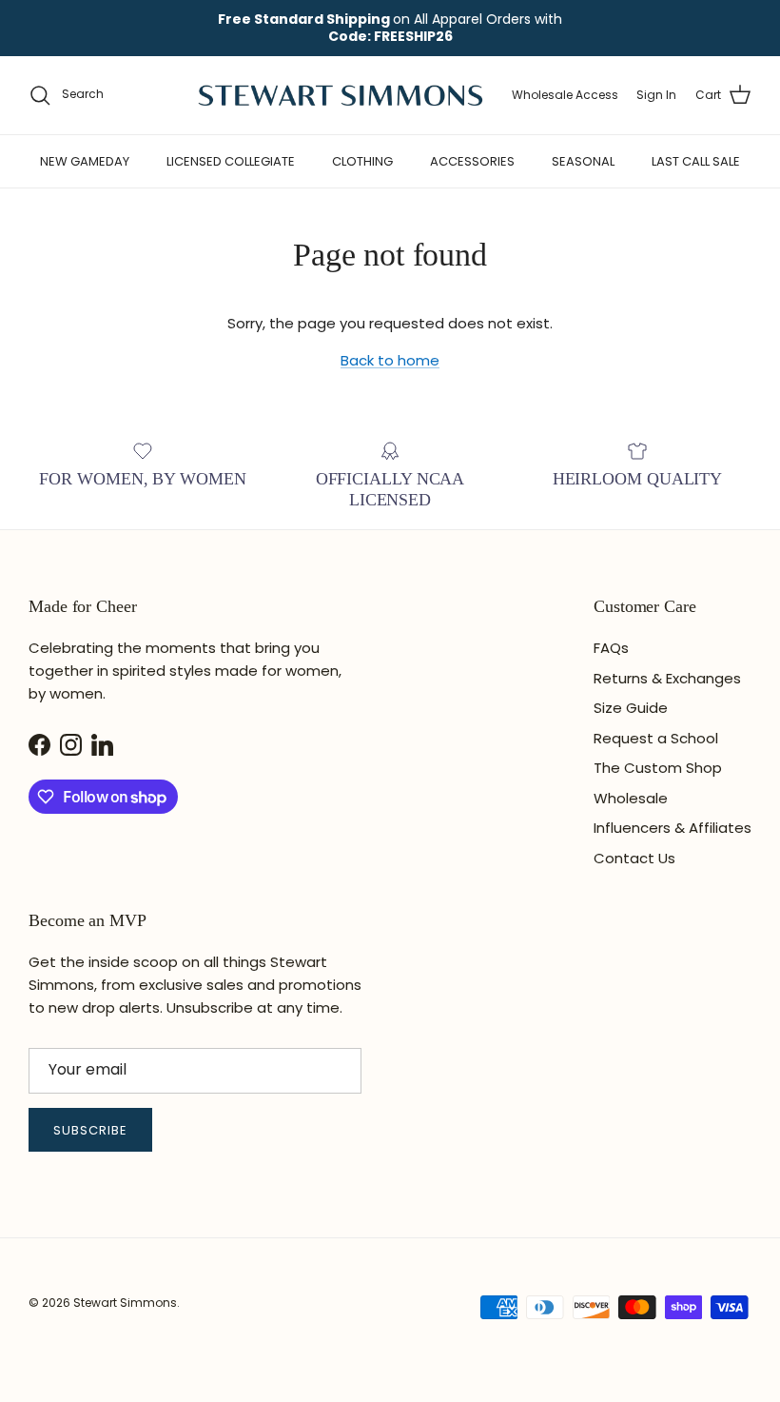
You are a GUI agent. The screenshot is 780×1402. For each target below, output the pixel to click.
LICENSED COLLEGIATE (230, 161)
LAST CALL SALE (696, 161)
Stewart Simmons (125, 1302)
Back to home (390, 360)
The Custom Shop (658, 768)
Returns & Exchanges (667, 678)
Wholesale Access (565, 95)
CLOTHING (362, 161)
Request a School (656, 738)
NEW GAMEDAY (84, 161)
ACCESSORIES (472, 161)
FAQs (611, 648)
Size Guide (631, 708)
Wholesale (631, 798)
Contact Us (634, 858)
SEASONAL (583, 161)
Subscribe (90, 1130)
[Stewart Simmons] (340, 95)
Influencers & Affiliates (672, 828)
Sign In (656, 95)
